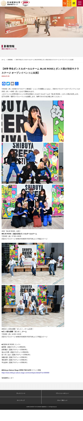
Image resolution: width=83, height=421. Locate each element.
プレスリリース (20, 393)
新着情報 (10, 59)
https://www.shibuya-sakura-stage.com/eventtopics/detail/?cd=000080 (25, 373)
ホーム (3, 59)
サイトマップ (21, 400)
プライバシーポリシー (62, 393)
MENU (79, 4)
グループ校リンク (62, 400)
